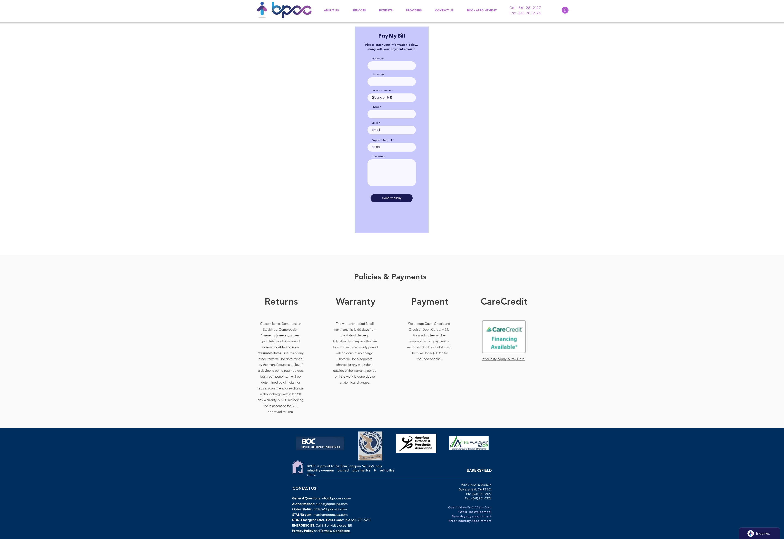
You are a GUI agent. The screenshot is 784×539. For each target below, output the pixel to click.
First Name (378, 59)
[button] (565, 10)
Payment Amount (382, 140)
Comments (378, 156)
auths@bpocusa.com (332, 504)
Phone (375, 107)
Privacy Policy (302, 530)
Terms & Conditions (335, 530)
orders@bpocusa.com (330, 509)
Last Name (378, 74)
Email (375, 123)
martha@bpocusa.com (330, 514)
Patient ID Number (382, 91)
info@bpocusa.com (336, 498)
